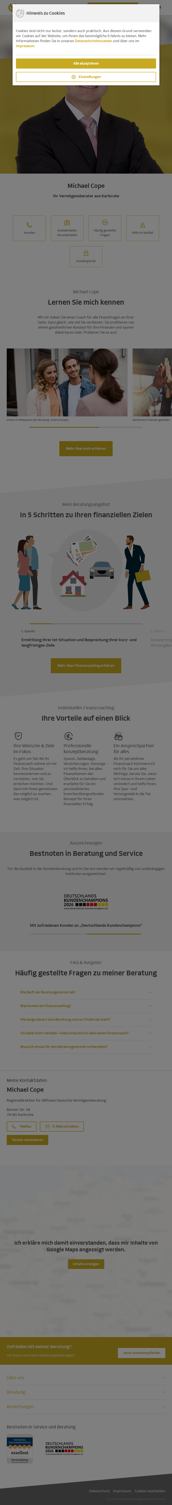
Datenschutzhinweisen (93, 41)
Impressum (25, 46)
